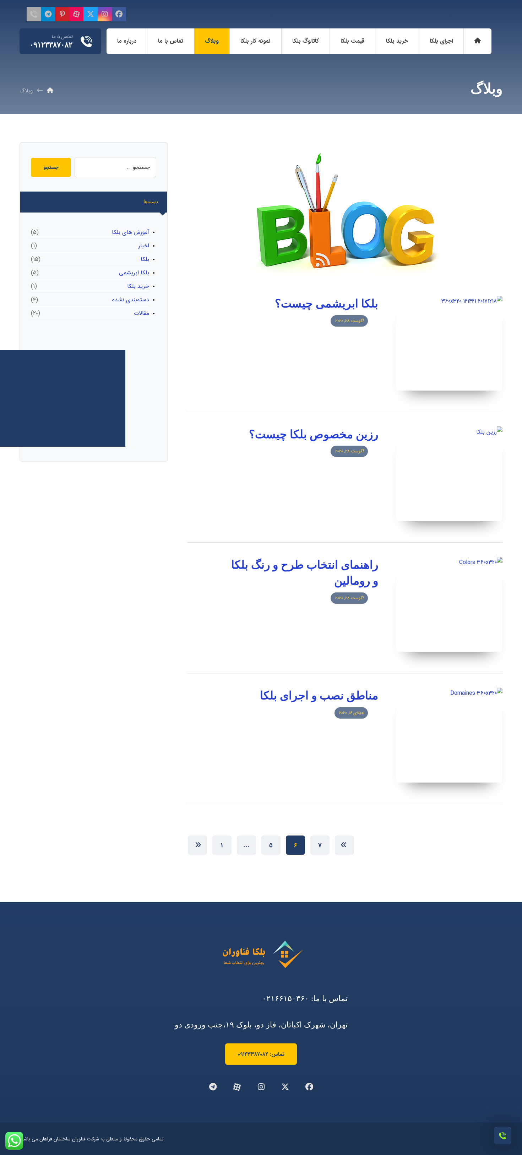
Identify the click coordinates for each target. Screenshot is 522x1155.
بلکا (145, 259)
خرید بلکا (138, 286)
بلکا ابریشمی (134, 272)
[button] (119, 14)
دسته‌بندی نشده (130, 299)
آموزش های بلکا (130, 232)
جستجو (51, 167)
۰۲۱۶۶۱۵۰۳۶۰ (285, 998)
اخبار (143, 245)
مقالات (141, 313)
